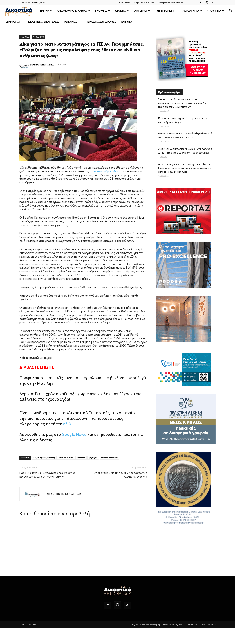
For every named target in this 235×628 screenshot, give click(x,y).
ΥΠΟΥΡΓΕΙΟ (214, 10)
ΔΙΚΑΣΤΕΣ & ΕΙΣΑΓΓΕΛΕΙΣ (43, 21)
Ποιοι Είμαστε (124, 2)
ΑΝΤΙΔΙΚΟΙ (140, 10)
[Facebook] (200, 2)
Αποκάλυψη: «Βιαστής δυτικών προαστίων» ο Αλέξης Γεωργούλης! (120, 474)
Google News (74, 434)
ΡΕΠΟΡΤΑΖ (70, 21)
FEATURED (25, 37)
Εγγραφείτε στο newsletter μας (170, 2)
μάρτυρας (93, 457)
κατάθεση (81, 457)
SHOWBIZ (101, 10)
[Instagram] (206, 2)
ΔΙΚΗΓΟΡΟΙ (13, 21)
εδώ (67, 424)
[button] (230, 11)
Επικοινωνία (193, 624)
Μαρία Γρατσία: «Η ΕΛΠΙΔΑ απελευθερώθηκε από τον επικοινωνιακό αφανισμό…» (185, 135)
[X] (213, 2)
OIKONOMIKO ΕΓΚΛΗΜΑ (72, 10)
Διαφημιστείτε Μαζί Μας (144, 2)
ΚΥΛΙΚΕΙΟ (120, 10)
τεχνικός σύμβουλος (105, 171)
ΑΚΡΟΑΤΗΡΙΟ (191, 10)
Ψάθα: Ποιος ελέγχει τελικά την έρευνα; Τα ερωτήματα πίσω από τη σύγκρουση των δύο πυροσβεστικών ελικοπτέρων (182, 103)
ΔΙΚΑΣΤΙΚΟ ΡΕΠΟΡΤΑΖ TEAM (42, 65)
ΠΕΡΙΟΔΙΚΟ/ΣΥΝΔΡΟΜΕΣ (101, 21)
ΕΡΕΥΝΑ (44, 10)
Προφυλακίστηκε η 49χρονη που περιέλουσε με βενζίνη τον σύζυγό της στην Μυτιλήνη (47, 474)
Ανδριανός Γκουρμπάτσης (44, 457)
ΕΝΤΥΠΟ (126, 21)
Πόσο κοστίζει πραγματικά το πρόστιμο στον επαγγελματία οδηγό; (182, 120)
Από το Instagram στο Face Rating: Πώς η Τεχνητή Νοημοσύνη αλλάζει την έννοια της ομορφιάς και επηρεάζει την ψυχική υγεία (185, 168)
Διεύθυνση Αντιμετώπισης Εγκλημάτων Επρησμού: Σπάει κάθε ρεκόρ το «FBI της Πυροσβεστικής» (185, 150)
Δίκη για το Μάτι (66, 457)
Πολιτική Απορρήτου (173, 624)
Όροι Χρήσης (209, 624)
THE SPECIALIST (164, 10)
